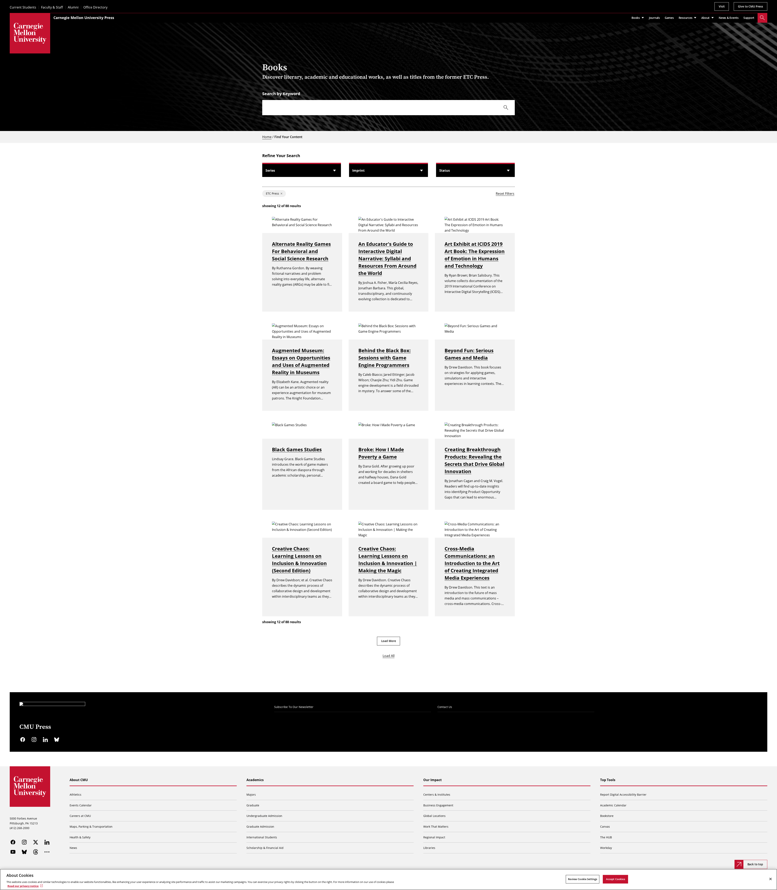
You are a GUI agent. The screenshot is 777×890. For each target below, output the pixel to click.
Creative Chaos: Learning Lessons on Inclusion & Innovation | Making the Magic (387, 559)
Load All (389, 656)
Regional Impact (434, 837)
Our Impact (432, 780)
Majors (251, 794)
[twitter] (35, 842)
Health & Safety (80, 837)
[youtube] (13, 852)
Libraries (429, 848)
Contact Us (444, 707)
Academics (255, 780)
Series (270, 170)
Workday (606, 848)
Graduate (252, 805)
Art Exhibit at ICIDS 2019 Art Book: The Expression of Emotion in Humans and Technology (475, 255)
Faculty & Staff (52, 7)
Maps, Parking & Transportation (91, 826)
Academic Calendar (613, 805)
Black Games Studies (297, 449)
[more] (47, 852)
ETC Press (272, 193)
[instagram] (34, 739)
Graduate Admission (260, 826)
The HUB (606, 837)
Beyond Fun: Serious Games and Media (469, 354)
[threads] (35, 852)
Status (444, 170)
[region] (388, 879)
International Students (261, 837)
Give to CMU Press (750, 6)
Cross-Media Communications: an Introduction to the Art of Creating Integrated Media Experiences (472, 563)
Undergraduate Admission (264, 816)
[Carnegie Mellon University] (30, 33)
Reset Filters (505, 193)
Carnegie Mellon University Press (83, 17)
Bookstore (607, 816)
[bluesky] (56, 739)
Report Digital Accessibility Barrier (623, 794)
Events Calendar (81, 805)
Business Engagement (438, 805)
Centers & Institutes (436, 794)
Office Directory (95, 7)
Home (267, 137)
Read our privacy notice (23, 886)
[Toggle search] (762, 18)
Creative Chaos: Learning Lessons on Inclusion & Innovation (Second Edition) (299, 559)
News (73, 848)
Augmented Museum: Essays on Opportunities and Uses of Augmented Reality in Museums (301, 361)
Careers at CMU (80, 816)
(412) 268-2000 (19, 828)
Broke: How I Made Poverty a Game (381, 453)
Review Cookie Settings (582, 879)
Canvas (605, 826)
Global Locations (434, 816)
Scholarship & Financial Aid (264, 848)
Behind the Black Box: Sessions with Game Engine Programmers (384, 357)
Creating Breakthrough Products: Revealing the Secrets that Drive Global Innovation (474, 460)
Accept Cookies (615, 879)
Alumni (73, 7)
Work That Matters (435, 826)
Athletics (75, 794)
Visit (722, 6)
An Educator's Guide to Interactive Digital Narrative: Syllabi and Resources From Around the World (387, 258)
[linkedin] (45, 739)
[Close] (770, 879)
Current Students (23, 7)
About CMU (79, 780)
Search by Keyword (281, 93)
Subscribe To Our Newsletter (293, 707)
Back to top (755, 864)
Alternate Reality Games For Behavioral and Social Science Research (301, 251)
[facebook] (22, 739)
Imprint (358, 170)
